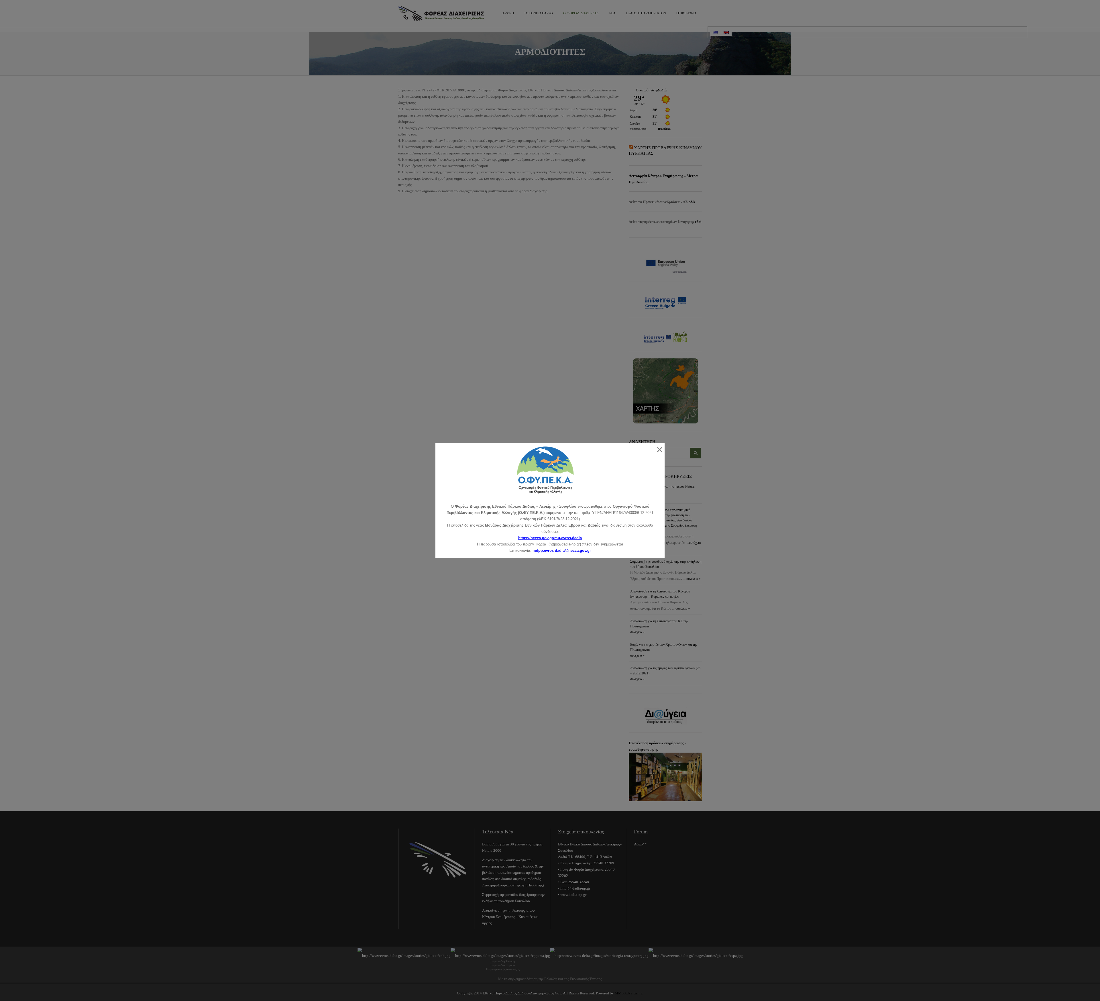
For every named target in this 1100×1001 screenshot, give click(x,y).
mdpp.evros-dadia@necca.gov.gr (562, 550)
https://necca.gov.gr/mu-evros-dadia (550, 538)
